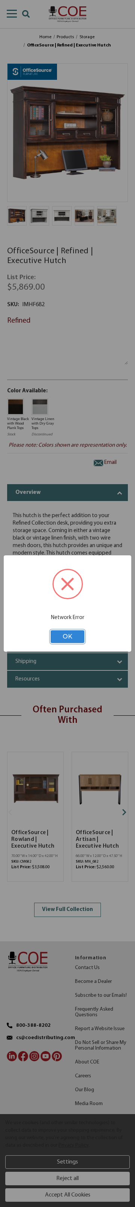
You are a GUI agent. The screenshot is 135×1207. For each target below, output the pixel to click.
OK (67, 636)
